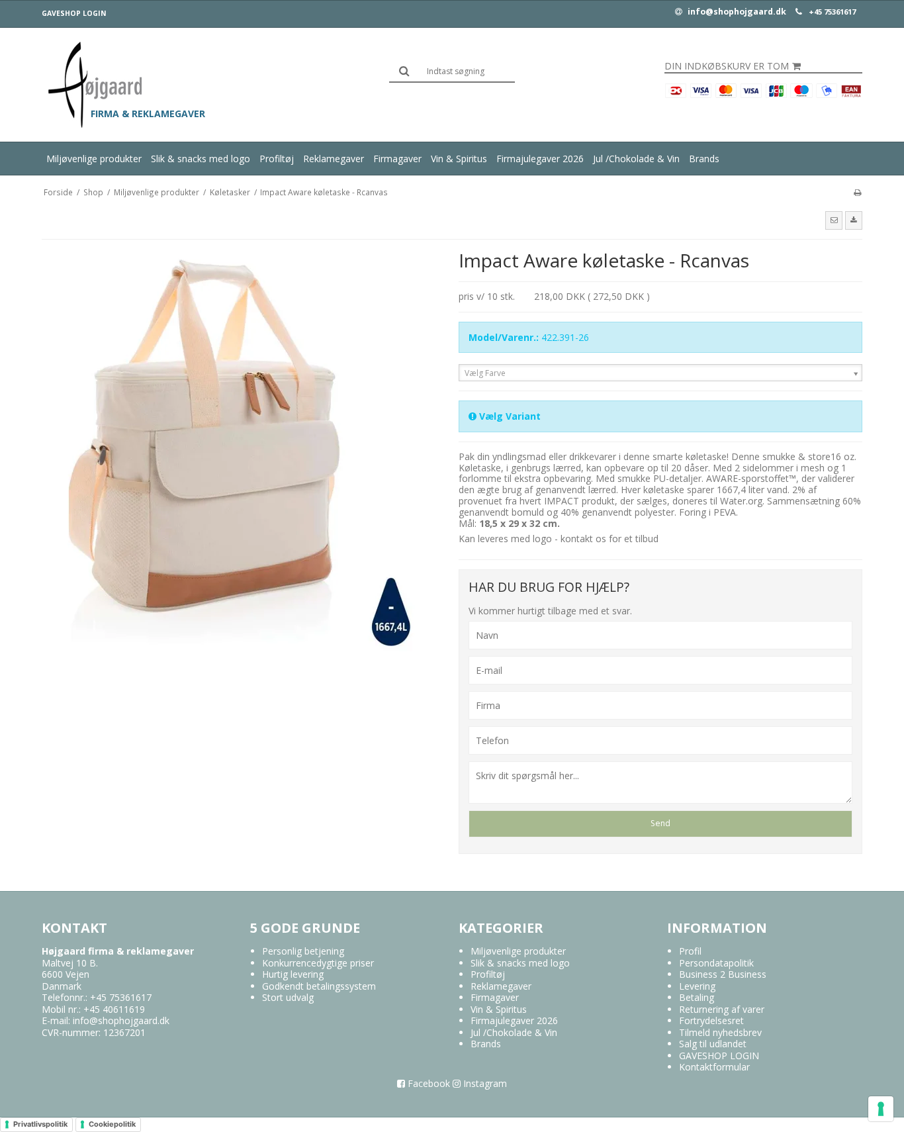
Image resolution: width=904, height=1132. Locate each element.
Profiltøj (276, 158)
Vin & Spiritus (459, 158)
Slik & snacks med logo (200, 158)
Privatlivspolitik (40, 1124)
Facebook (427, 1083)
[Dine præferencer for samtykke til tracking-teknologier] (880, 1108)
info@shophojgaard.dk (736, 12)
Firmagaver (397, 158)
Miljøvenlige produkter (94, 158)
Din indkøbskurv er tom (726, 66)
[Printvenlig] (857, 192)
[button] (833, 220)
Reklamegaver (333, 158)
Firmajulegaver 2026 (540, 158)
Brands (704, 158)
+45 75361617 (832, 12)
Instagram (484, 1083)
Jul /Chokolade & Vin (636, 158)
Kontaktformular (714, 1067)
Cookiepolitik (112, 1124)
